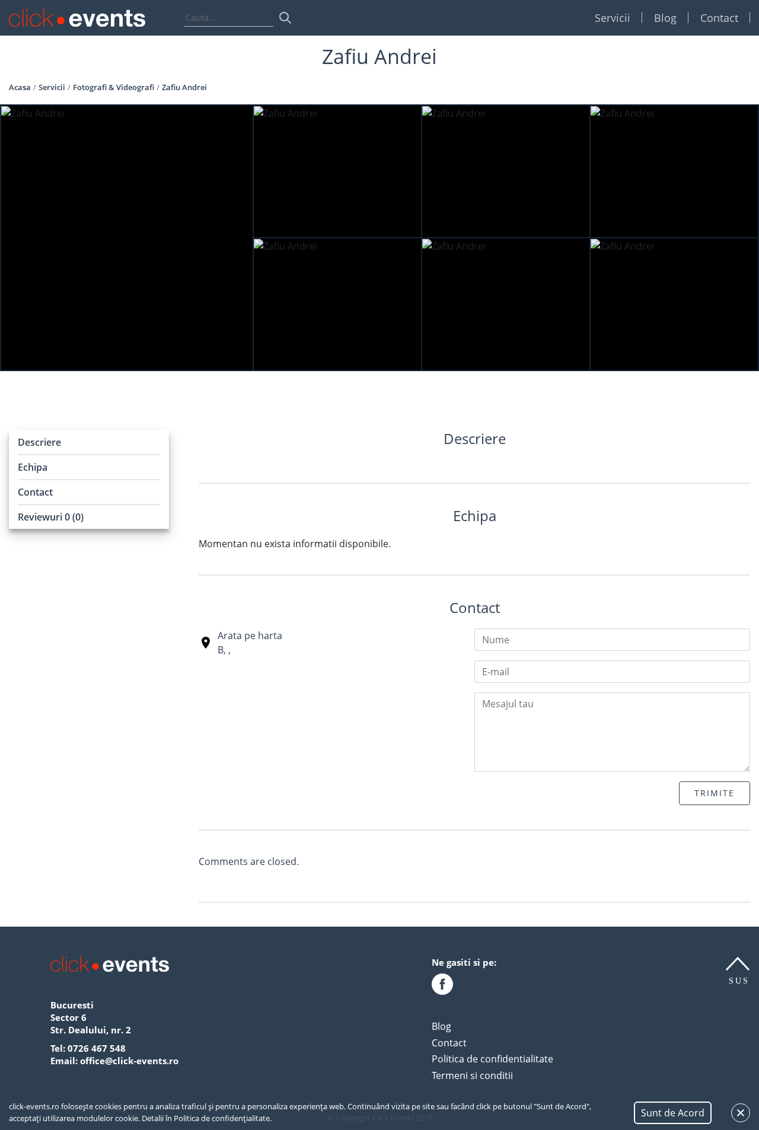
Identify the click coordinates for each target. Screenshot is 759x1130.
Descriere (39, 442)
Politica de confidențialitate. (223, 1118)
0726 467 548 (97, 1048)
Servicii (612, 18)
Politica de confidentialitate (492, 1058)
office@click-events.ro (129, 1061)
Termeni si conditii (472, 1075)
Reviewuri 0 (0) (51, 516)
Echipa (32, 467)
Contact (719, 18)
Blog (665, 18)
